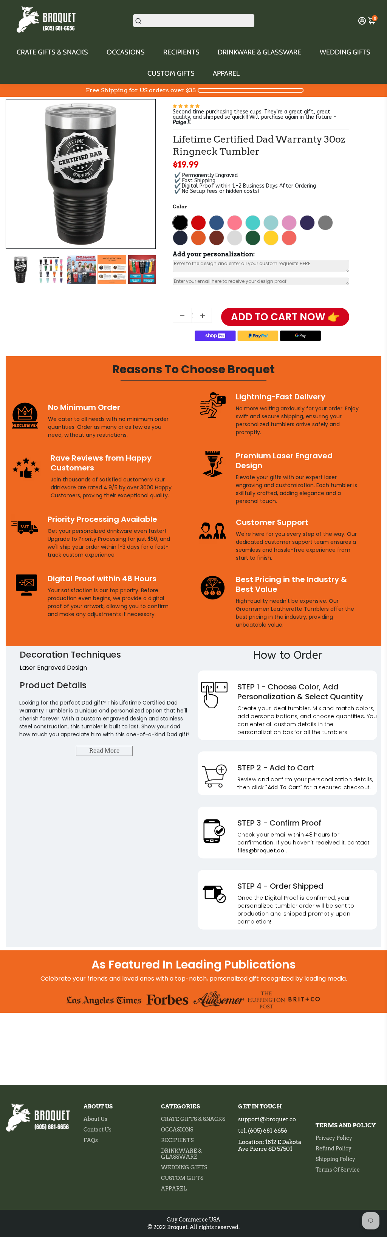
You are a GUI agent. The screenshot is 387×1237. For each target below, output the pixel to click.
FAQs (91, 1140)
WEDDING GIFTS (345, 52)
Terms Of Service (338, 1170)
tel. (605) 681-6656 (262, 1130)
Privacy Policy (334, 1138)
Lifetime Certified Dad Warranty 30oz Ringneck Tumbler (259, 145)
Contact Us (97, 1130)
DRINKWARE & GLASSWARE (259, 52)
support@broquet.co (267, 1119)
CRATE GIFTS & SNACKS (52, 52)
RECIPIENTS (181, 52)
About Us (95, 1119)
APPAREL (226, 73)
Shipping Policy (335, 1159)
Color (180, 207)
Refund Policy (333, 1148)
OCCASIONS (126, 52)
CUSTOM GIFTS (171, 73)
